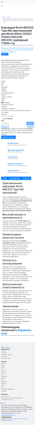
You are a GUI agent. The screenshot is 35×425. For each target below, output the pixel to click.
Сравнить (30, 126)
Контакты (4, 356)
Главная (3, 17)
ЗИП (2, 387)
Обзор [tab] (5, 178)
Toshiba (3, 383)
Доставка (4, 352)
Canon (3, 365)
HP (2, 369)
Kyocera (3, 370)
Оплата (3, 351)
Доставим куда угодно (16, 150)
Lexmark (3, 372)
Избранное (4, 126)
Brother (3, 363)
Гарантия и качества (15, 164)
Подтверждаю (6, 417)
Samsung (4, 381)
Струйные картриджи (7, 389)
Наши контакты (13, 171)
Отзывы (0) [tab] (26, 178)
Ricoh (8, 17)
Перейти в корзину (8, 137)
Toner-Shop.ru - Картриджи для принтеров (16, 418)
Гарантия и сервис (6, 354)
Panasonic (4, 376)
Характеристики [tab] (14, 178)
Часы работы (13, 157)
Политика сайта (5, 358)
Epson (3, 367)
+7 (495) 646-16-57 (28, 1)
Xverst (12, 420)
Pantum (3, 378)
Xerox (3, 385)
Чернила (3, 391)
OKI (2, 374)
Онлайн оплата (13, 143)
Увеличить (4, 54)
